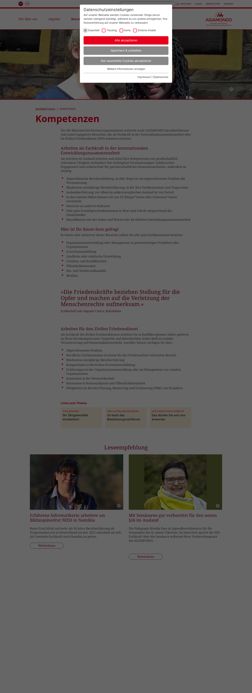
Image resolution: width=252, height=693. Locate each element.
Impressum (144, 76)
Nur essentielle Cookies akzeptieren (126, 61)
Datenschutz (160, 76)
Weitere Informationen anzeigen (126, 68)
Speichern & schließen (126, 50)
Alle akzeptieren (126, 40)
